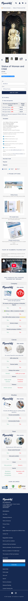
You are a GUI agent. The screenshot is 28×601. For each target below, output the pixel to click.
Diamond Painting (7, 585)
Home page (5, 572)
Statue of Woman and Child (19, 8)
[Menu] (25, 3)
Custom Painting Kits (8, 588)
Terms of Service (7, 520)
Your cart (5, 575)
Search (4, 578)
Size (2, 81)
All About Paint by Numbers (9, 544)
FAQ (4, 527)
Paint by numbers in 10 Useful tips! (11, 550)
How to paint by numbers (9, 540)
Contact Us (5, 533)
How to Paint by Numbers (18, 153)
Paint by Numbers (7, 582)
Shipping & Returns (7, 517)
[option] (7, 60)
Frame (3, 86)
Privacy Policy (6, 524)
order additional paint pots (15, 150)
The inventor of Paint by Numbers (11, 554)
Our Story (5, 514)
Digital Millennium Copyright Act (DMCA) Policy (14, 530)
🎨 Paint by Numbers (6, 8)
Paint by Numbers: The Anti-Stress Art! (12, 547)
